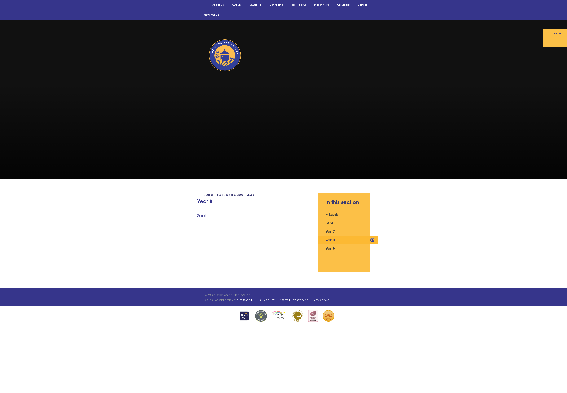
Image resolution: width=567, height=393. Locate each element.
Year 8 (250, 195)
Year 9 (330, 248)
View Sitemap (321, 300)
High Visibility (266, 300)
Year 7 (330, 231)
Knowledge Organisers (230, 195)
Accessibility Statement (294, 300)
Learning (209, 195)
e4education (244, 300)
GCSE (330, 223)
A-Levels (332, 214)
